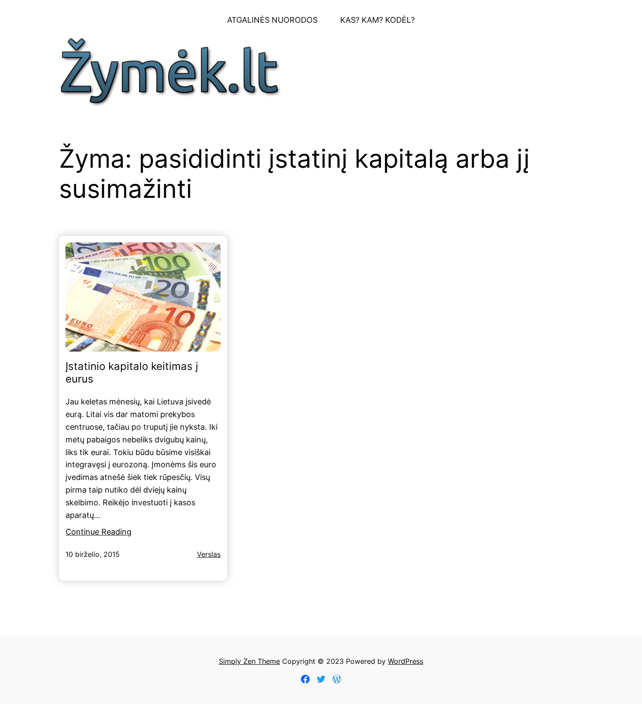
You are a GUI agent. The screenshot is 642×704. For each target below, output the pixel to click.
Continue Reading (98, 531)
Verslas (209, 554)
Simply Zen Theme (249, 661)
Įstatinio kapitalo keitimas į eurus (132, 372)
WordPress (405, 661)
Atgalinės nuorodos (272, 19)
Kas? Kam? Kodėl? (377, 19)
